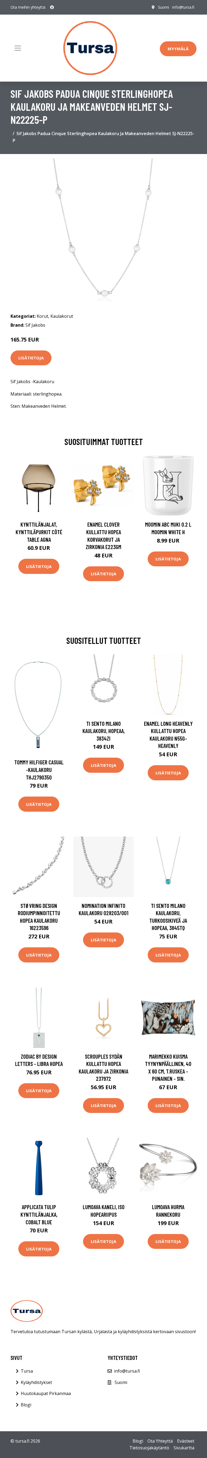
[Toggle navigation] (18, 48)
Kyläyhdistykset (36, 1382)
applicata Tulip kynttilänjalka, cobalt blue (38, 1214)
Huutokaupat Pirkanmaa (46, 1393)
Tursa (27, 1371)
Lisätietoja (31, 357)
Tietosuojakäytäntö (149, 1448)
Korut (42, 316)
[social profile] (52, 7)
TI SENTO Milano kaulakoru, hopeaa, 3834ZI (103, 731)
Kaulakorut (61, 316)
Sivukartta (184, 1448)
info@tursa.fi (183, 7)
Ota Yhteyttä (160, 1441)
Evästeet (185, 1441)
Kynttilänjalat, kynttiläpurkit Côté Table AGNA (39, 532)
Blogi (26, 1405)
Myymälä (178, 48)
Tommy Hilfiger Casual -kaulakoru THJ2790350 (39, 769)
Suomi (163, 7)
